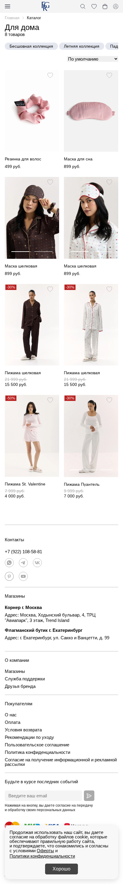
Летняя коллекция (81, 46)
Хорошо (61, 868)
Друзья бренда (20, 686)
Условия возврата (23, 729)
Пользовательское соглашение (37, 744)
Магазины (15, 671)
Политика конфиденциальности (37, 752)
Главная (12, 18)
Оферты (45, 850)
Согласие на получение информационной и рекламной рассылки (61, 761)
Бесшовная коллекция (31, 46)
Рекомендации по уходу (29, 737)
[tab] (20, 249)
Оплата (12, 722)
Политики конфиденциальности (42, 856)
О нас (11, 714)
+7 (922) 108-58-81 (23, 551)
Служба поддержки (25, 678)
